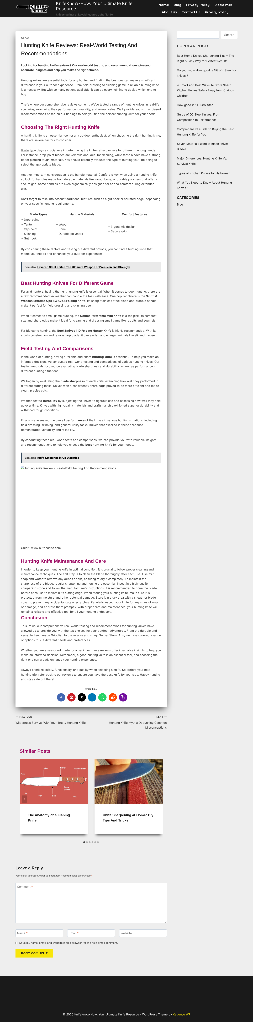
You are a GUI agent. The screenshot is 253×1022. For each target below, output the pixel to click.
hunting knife (33, 135)
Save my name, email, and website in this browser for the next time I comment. (68, 942)
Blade (25, 150)
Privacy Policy (198, 5)
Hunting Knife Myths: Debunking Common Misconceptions (138, 722)
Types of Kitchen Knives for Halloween (203, 173)
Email (74, 933)
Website (126, 933)
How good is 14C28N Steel (195, 105)
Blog (177, 5)
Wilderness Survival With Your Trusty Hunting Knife (50, 720)
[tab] (84, 842)
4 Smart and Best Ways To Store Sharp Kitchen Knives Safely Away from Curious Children (205, 90)
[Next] (157, 799)
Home (163, 5)
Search (229, 35)
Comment (25, 886)
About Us (169, 12)
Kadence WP (182, 1014)
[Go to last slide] (24, 799)
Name (22, 933)
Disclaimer (223, 5)
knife (131, 114)
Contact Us (191, 12)
